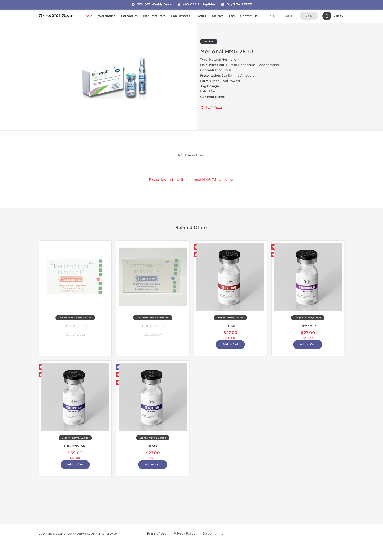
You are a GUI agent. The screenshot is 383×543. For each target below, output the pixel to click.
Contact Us (249, 16)
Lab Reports (180, 16)
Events (200, 16)
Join (309, 16)
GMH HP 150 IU (75, 326)
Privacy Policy (184, 533)
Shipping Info (213, 533)
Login (288, 16)
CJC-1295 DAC (75, 446)
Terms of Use (156, 533)
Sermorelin (307, 326)
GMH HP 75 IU (153, 326)
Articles (217, 16)
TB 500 (152, 446)
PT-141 (230, 326)
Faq (232, 16)
